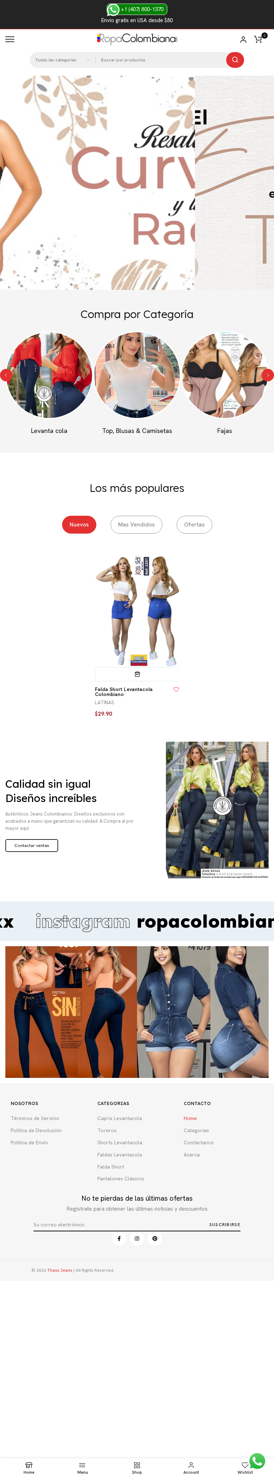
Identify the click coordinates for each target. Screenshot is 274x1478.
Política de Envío (29, 1142)
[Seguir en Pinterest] (155, 1238)
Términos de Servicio (35, 1118)
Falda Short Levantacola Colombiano (124, 691)
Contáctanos (199, 1142)
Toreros (107, 1130)
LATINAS (104, 702)
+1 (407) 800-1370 (141, 9)
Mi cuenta (243, 40)
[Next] (268, 375)
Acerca (192, 1154)
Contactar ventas (31, 845)
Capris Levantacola (119, 1118)
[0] (258, 39)
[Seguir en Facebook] (119, 1238)
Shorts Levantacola (119, 1142)
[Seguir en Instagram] (137, 1238)
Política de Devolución (36, 1130)
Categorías (196, 1130)
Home (190, 1118)
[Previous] (6, 375)
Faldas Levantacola (119, 1154)
